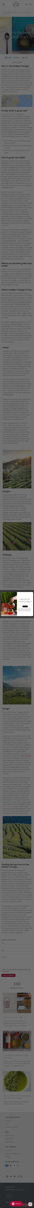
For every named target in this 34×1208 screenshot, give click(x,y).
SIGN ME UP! (25, 606)
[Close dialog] (32, 592)
